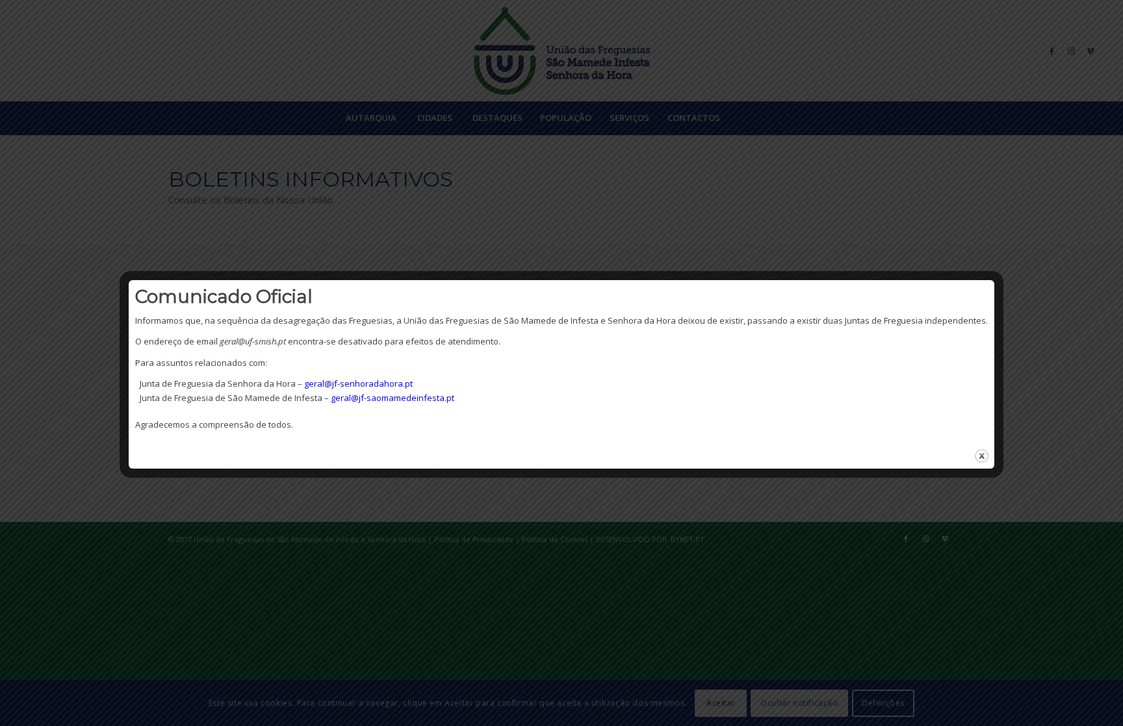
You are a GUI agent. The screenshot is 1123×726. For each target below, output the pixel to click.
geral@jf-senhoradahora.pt (358, 383)
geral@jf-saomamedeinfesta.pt (392, 398)
